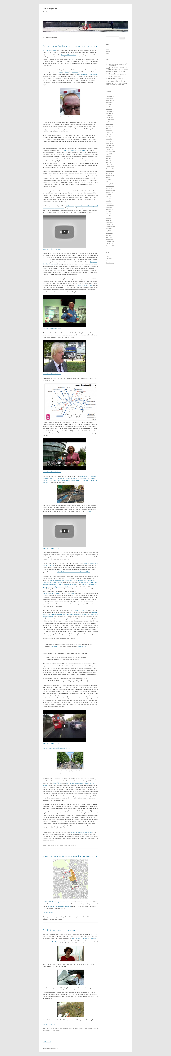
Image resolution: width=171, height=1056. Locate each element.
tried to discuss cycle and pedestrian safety (74, 150)
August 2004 (109, 228)
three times (75, 72)
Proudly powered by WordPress (50, 1048)
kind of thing (57, 783)
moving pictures (121, 74)
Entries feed (109, 258)
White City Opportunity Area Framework (57, 902)
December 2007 (110, 169)
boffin (112, 67)
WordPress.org (110, 263)
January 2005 (109, 222)
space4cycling (88, 1028)
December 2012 (110, 113)
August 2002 (109, 233)
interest (108, 71)
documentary (76, 1028)
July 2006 (108, 194)
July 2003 (108, 231)
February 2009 (110, 141)
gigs (126, 69)
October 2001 (109, 243)
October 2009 (109, 132)
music (109, 76)
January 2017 (109, 98)
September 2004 (110, 226)
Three (51, 50)
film (120, 69)
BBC (67, 1028)
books (116, 67)
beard (118, 65)
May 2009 (108, 134)
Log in (107, 256)
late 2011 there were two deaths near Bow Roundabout (73, 572)
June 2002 (108, 235)
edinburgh (115, 69)
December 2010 (110, 126)
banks (107, 65)
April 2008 (108, 162)
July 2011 (108, 122)
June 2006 (108, 196)
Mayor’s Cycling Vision (81, 610)
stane (107, 53)
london (93, 917)
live (116, 71)
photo (115, 80)
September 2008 (110, 151)
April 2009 (108, 137)
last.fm (113, 71)
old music (109, 81)
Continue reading (49, 912)
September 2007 (110, 175)
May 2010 (108, 128)
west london (113, 84)
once (60, 72)
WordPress (118, 84)
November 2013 (110, 100)
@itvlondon (54, 646)
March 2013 (109, 109)
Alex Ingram (50, 8)
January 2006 (109, 207)
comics (125, 67)
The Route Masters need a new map (59, 930)
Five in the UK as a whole (68, 55)
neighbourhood (117, 76)
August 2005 (109, 209)
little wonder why (69, 593)
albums (113, 64)
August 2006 (109, 192)
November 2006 (110, 186)
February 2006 (110, 205)
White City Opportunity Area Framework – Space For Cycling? (70, 856)
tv (127, 83)
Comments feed (110, 261)
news (120, 78)
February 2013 (110, 111)
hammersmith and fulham (84, 917)
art (126, 63)
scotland (109, 83)
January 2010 (109, 130)
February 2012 (110, 115)
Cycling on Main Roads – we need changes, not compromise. (70, 46)
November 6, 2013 (82, 646)
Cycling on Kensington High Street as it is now (56, 748)
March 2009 (109, 139)
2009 (109, 64)
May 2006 (108, 199)
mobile (113, 74)
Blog (108, 67)
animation (118, 64)
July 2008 (108, 156)
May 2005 (108, 216)
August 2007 (109, 177)
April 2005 (108, 218)
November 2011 (110, 119)
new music (111, 78)
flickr (123, 69)
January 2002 (109, 239)
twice (66, 72)
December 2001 (110, 241)
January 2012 (109, 117)
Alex (74, 845)
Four (54, 50)
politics (122, 81)
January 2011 (109, 124)
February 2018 (110, 96)
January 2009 (109, 143)
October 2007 (109, 173)
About (52, 17)
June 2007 (108, 181)
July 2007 (108, 179)
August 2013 (109, 102)
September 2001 (110, 246)
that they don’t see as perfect (51, 593)
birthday (122, 65)
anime (122, 64)
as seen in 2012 (89, 511)
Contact (59, 17)
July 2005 (108, 211)
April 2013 (108, 107)
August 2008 (109, 154)
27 (107, 64)
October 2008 (109, 149)
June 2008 (108, 158)
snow (115, 83)
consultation (69, 917)
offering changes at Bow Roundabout (61, 580)
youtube (108, 86)
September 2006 (110, 190)
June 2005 (108, 213)
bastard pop (112, 65)
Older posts (47, 1042)
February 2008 (110, 166)
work (123, 84)
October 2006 (109, 188)
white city (45, 919)
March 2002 (109, 237)
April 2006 (108, 201)
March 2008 (109, 164)
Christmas (121, 67)
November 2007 (110, 171)
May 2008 (108, 160)
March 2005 (109, 220)
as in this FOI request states (84, 285)
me (108, 73)
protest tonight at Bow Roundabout (81, 832)
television (123, 83)
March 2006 (109, 203)
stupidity (119, 83)
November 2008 (110, 147)
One (44, 50)
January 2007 (109, 184)
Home (44, 17)
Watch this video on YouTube (52, 249)
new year (125, 79)
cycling (57, 845)
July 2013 (108, 104)
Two (47, 50)
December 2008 (110, 145)
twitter (107, 84)
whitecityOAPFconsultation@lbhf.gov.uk (59, 906)
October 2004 (109, 224)
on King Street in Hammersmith (87, 74)
